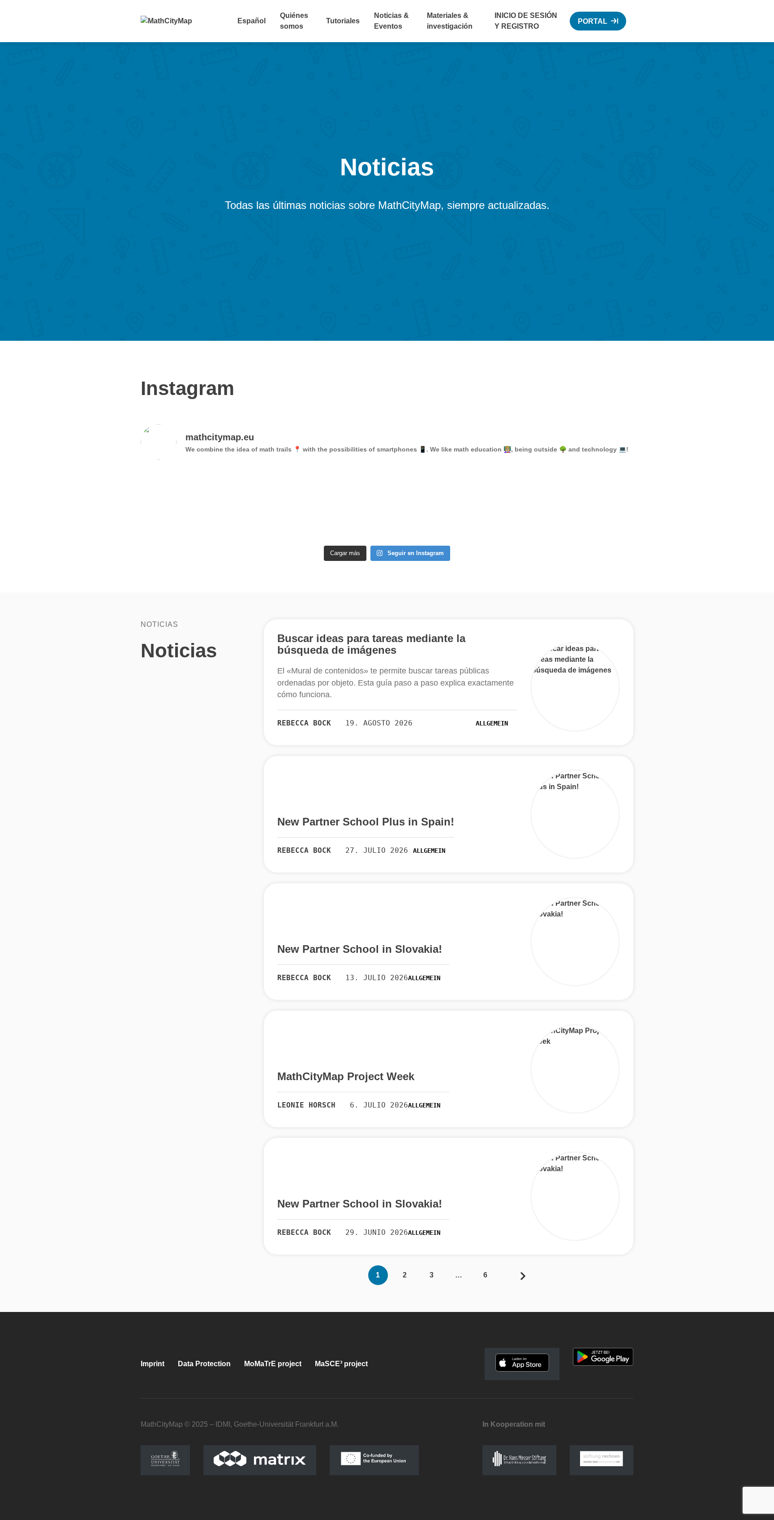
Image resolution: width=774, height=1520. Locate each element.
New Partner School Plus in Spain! (365, 822)
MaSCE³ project (341, 1364)
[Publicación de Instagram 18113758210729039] (201, 504)
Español (251, 21)
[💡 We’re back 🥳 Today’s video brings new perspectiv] (325, 504)
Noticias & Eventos (391, 21)
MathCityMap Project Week (345, 1076)
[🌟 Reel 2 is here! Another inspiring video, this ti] (449, 504)
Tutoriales (343, 21)
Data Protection (204, 1364)
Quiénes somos (294, 21)
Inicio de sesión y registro (525, 21)
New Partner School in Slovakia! (359, 949)
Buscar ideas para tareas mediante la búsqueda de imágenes (371, 644)
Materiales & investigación (450, 21)
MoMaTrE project (272, 1364)
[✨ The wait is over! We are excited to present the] (574, 504)
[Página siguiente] (523, 1275)
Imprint (152, 1364)
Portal (592, 21)
